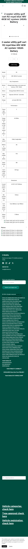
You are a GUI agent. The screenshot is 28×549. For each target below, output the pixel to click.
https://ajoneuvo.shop (7, 306)
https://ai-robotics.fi (19, 354)
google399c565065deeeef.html (15, 296)
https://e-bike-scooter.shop (9, 316)
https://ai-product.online (15, 301)
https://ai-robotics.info (8, 356)
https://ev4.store (13, 332)
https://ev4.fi (5, 332)
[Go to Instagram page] (6, 263)
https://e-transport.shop (8, 327)
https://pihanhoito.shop (15, 347)
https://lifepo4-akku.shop (8, 337)
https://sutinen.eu (6, 352)
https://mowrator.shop (8, 346)
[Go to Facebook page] (3, 263)
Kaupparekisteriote (7, 362)
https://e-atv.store (15, 313)
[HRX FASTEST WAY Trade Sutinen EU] (14, 468)
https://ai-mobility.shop (8, 299)
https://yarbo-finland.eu (8, 354)
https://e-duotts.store (15, 318)
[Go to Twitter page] (13, 263)
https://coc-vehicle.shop (15, 309)
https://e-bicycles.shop (15, 315)
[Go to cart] (22, 6)
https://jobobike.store (7, 335)
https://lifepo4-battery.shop (15, 339)
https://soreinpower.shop (16, 351)
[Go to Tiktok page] (9, 263)
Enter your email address (8, 279)
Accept (4, 546)
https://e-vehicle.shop (13, 328)
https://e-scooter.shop (8, 323)
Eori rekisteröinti (6, 364)
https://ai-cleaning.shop (8, 297)
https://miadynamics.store (9, 340)
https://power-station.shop (9, 349)
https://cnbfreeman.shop (8, 308)
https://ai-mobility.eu (19, 297)
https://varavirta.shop (16, 352)
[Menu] (25, 5)
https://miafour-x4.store (13, 342)
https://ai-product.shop (8, 303)
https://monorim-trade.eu (8, 344)
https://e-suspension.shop (16, 325)
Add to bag (14, 64)
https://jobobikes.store (19, 335)
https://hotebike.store (17, 334)
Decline (10, 546)
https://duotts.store (7, 311)
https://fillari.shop (6, 334)
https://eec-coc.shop (13, 330)
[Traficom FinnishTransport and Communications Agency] (14, 496)
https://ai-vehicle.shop (15, 304)
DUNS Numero (5, 366)
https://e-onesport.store (18, 321)
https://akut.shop (17, 306)
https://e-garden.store (8, 320)
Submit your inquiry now (11, 287)
